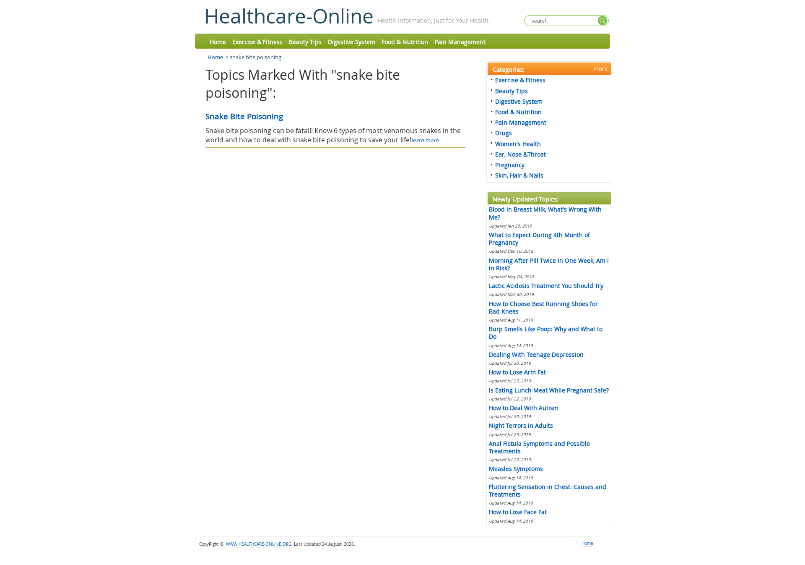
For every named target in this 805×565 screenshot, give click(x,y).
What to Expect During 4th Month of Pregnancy (539, 238)
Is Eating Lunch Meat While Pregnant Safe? (549, 390)
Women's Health (518, 144)
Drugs (503, 133)
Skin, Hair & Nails (519, 175)
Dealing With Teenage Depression (536, 354)
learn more (425, 140)
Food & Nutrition (405, 42)
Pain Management (460, 42)
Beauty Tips (305, 42)
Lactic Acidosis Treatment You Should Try (546, 286)
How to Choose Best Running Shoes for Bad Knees (543, 307)
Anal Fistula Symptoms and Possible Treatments (539, 447)
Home (218, 42)
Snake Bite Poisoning (244, 116)
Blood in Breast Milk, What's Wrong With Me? (545, 213)
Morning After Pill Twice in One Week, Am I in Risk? (549, 264)
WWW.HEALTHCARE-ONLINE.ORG (258, 544)
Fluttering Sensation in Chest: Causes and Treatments (547, 490)
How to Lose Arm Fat (517, 372)
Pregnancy (510, 165)
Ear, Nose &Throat (520, 154)
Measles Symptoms (516, 469)
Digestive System (351, 42)
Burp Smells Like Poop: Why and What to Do (545, 332)
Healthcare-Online (289, 16)
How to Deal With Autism (523, 408)
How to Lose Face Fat (518, 512)
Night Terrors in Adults (521, 425)
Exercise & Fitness (257, 42)
